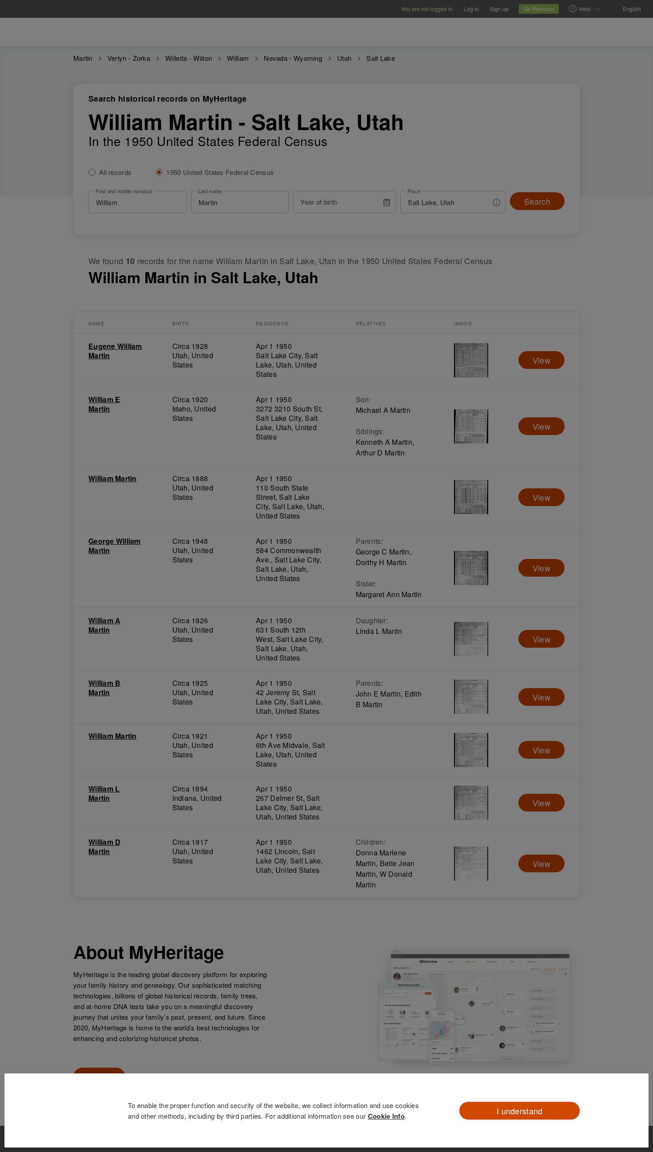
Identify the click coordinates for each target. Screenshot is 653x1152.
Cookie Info (386, 1116)
